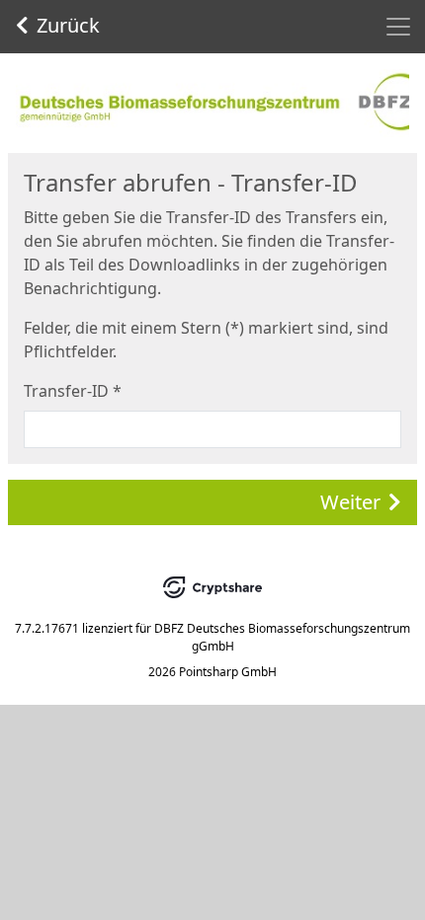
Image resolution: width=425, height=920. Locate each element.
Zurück (68, 25)
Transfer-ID (73, 391)
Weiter (350, 502)
